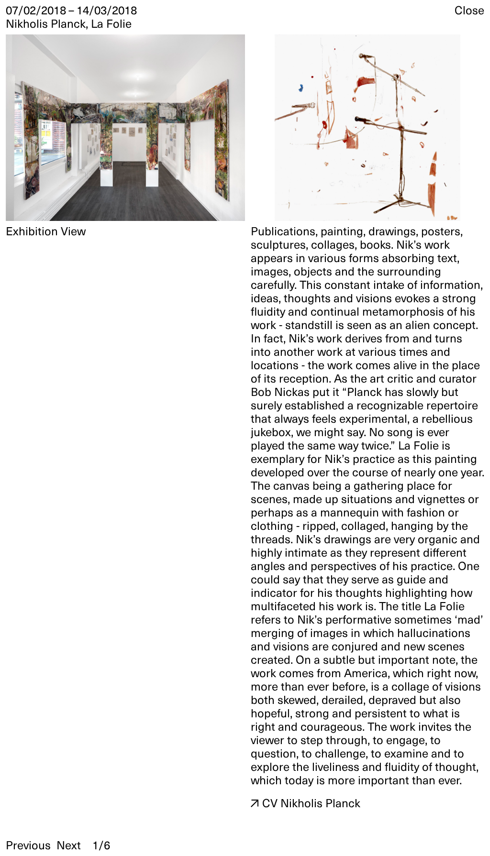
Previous (28, 845)
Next (68, 845)
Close (469, 10)
